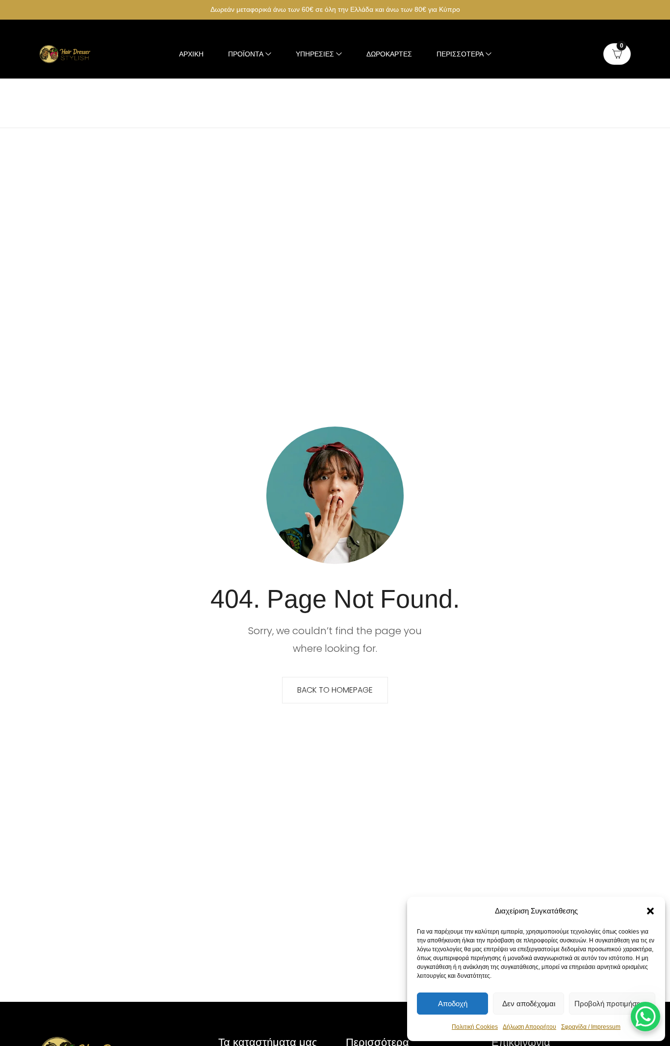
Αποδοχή (452, 1003)
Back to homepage (335, 690)
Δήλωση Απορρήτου (529, 1026)
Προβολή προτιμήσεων (612, 1003)
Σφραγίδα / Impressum (590, 1026)
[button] (650, 911)
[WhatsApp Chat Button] (645, 1016)
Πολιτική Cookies (475, 1026)
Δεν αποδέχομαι (528, 1003)
